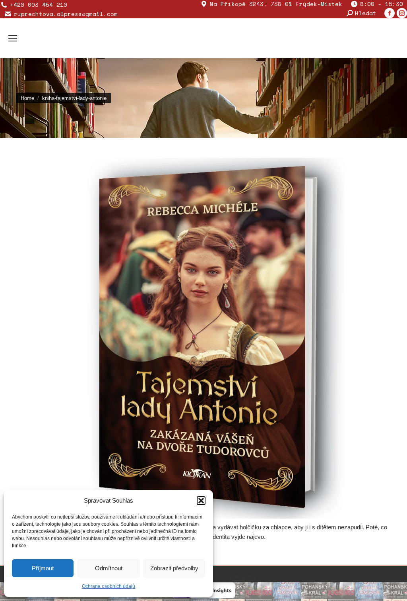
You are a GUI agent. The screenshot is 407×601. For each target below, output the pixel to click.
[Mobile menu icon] (12, 38)
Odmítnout (108, 568)
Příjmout (43, 568)
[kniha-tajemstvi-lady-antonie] (203, 338)
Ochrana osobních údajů (108, 586)
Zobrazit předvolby (174, 568)
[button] (201, 501)
